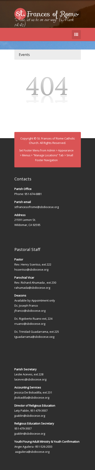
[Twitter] (55, 24)
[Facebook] (61, 24)
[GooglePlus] (75, 24)
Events (24, 54)
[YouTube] (68, 24)
